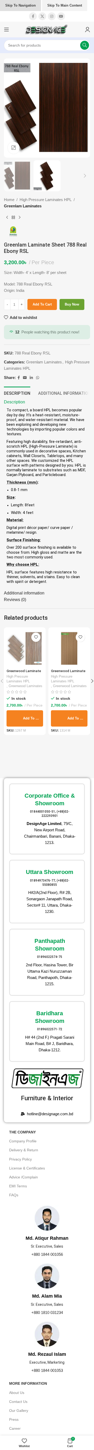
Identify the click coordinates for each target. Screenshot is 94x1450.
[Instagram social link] (52, 16)
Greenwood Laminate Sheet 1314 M (68, 673)
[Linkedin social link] (31, 377)
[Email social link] (24, 377)
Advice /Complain (23, 1177)
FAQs (13, 1195)
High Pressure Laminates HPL (46, 199)
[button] (9, 108)
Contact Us (18, 1401)
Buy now (72, 304)
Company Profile (23, 1141)
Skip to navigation (20, 5)
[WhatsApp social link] (37, 377)
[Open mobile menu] (6, 29)
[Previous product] (7, 217)
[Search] (84, 45)
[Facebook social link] (33, 16)
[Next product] (19, 217)
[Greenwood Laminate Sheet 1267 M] (25, 648)
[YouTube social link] (61, 16)
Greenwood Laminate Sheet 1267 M (24, 673)
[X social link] (42, 16)
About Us (16, 1393)
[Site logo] (47, 29)
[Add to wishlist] (35, 637)
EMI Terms (18, 1186)
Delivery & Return (23, 1150)
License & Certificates (27, 1168)
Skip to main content (64, 5)
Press (14, 1419)
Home (9, 199)
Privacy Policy (20, 1159)
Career (15, 1428)
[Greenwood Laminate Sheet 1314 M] (69, 648)
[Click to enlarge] (14, 148)
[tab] (17, 393)
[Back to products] (13, 217)
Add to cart (42, 304)
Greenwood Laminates (25, 686)
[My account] (87, 29)
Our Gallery (18, 1410)
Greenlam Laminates (23, 206)
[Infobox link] (47, 818)
